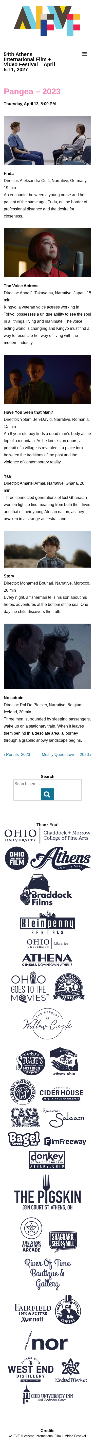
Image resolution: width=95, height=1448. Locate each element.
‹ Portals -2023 (17, 754)
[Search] (47, 794)
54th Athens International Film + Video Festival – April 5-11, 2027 (29, 61)
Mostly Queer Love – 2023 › (66, 754)
